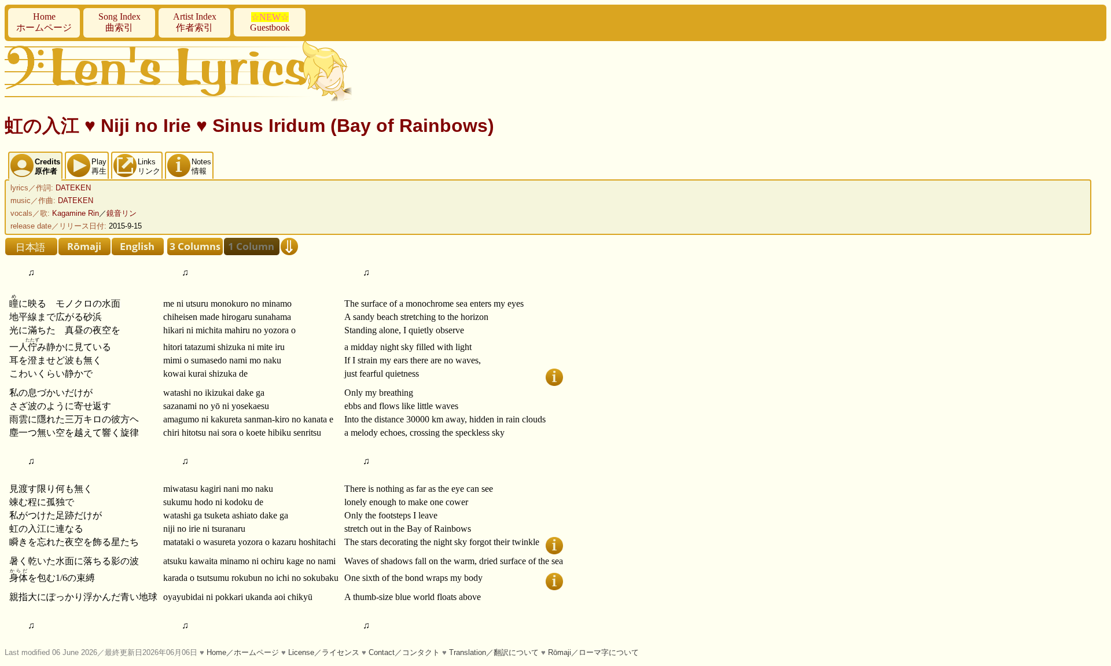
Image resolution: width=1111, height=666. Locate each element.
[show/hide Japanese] (31, 246)
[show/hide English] (137, 246)
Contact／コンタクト (404, 652)
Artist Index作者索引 (194, 22)
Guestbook (270, 22)
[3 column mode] (195, 246)
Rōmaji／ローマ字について (593, 652)
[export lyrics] (289, 246)
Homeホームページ (44, 22)
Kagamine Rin (75, 213)
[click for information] (554, 377)
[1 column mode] (251, 246)
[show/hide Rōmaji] (84, 246)
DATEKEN (73, 187)
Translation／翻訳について (494, 652)
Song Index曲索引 (119, 22)
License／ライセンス (323, 652)
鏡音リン (121, 213)
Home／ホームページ (243, 652)
